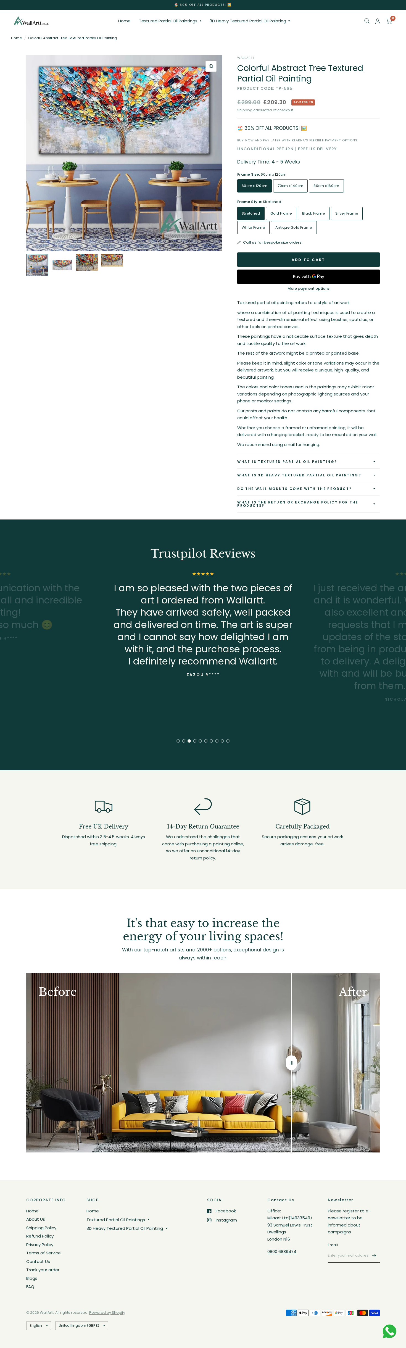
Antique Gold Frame (293, 227)
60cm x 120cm (254, 185)
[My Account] (377, 21)
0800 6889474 (281, 1251)
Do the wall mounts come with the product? (294, 488)
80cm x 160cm (326, 185)
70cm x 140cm (290, 185)
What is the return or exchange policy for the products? (297, 504)
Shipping (244, 110)
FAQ (30, 1286)
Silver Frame (346, 213)
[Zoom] (211, 66)
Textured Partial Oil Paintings (168, 21)
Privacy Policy (39, 1244)
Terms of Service (43, 1253)
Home (124, 21)
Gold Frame (281, 213)
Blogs (31, 1278)
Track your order (42, 1270)
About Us (35, 1219)
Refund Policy (40, 1236)
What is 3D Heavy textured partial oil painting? (299, 475)
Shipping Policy (41, 1228)
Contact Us (38, 1261)
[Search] (367, 21)
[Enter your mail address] (374, 1255)
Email (333, 1244)
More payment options (308, 289)
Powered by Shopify (107, 1312)
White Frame (253, 227)
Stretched (251, 213)
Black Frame (313, 213)
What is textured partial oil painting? (287, 461)
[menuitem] (124, 21)
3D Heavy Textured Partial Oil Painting (248, 21)
